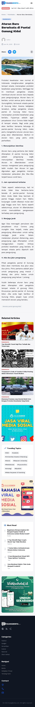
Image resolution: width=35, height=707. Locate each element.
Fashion (4, 640)
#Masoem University (20, 460)
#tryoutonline (22, 464)
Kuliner (4, 649)
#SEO (7, 453)
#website (15, 453)
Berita (3, 668)
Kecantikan (5, 646)
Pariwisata (11, 14)
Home (4, 14)
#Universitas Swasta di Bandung (16, 457)
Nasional (4, 651)
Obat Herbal (6, 654)
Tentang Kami (6, 673)
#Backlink (18, 468)
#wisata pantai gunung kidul (12, 306)
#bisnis (7, 460)
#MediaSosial (9, 464)
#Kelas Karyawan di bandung (15, 472)
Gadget (4, 643)
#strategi (8, 468)
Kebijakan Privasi (7, 671)
